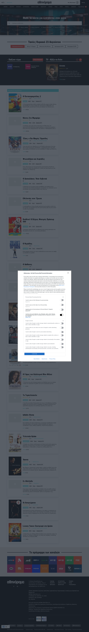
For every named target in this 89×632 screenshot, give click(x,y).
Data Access (44, 358)
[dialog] (44, 316)
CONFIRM (34, 353)
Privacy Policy (52, 358)
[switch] (62, 300)
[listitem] (44, 297)
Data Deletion (37, 358)
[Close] (68, 273)
